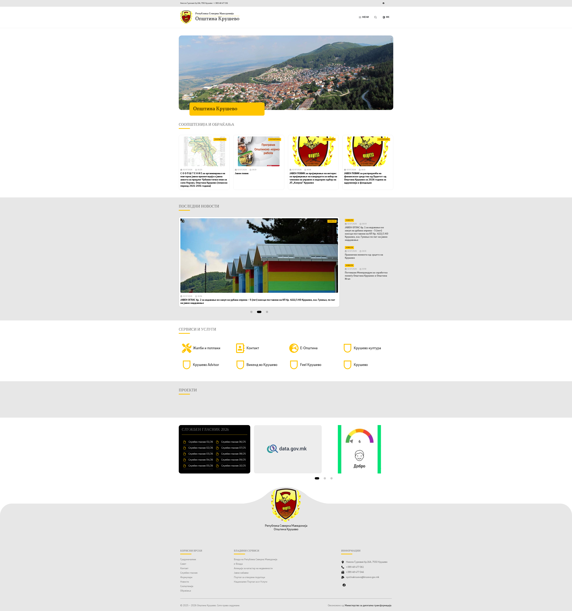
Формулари (186, 577)
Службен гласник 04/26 (200, 460)
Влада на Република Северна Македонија (255, 559)
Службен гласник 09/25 (233, 460)
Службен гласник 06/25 (233, 442)
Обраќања (185, 591)
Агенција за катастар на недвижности (253, 568)
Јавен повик (242, 173)
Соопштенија (186, 586)
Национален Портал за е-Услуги (250, 582)
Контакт (184, 568)
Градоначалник (188, 559)
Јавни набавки (241, 573)
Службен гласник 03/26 (200, 454)
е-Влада (238, 564)
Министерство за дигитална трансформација (368, 605)
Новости (184, 582)
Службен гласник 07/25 (233, 448)
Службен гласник (189, 573)
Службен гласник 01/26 (201, 442)
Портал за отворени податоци (249, 577)
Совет (183, 564)
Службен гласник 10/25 (233, 466)
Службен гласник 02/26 (200, 448)
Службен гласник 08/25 (233, 454)
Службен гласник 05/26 (200, 466)
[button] (251, 312)
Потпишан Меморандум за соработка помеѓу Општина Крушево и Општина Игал (366, 276)
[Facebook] (383, 3)
